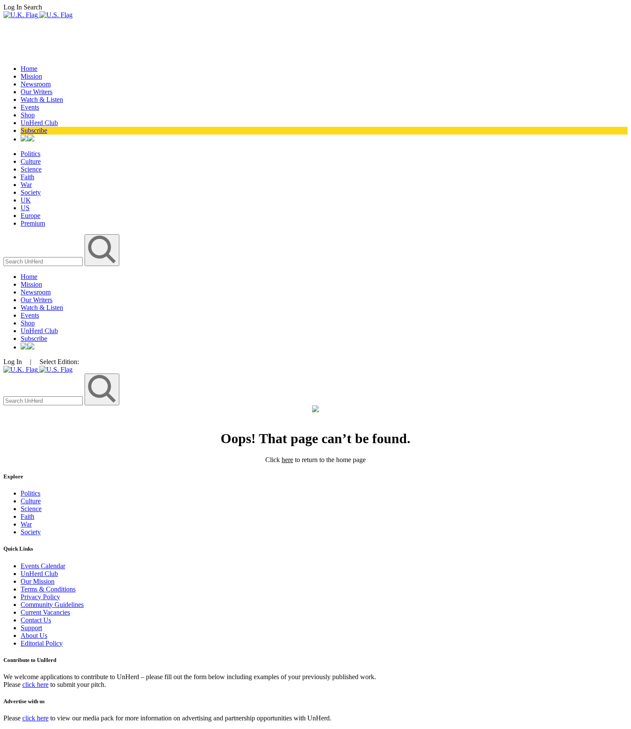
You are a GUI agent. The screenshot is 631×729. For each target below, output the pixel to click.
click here (35, 684)
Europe (30, 215)
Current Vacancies (45, 612)
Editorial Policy (42, 643)
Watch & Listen (42, 99)
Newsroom (36, 84)
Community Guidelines (52, 604)
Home (29, 68)
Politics (30, 153)
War (26, 184)
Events (30, 107)
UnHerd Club (39, 122)
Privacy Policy (40, 596)
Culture (31, 161)
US (25, 207)
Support (31, 627)
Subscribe (34, 130)
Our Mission (38, 581)
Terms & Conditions (48, 589)
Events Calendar (43, 566)
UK (26, 200)
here (287, 459)
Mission (31, 76)
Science (31, 169)
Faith (27, 177)
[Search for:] (44, 261)
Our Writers (36, 91)
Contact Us (36, 620)
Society (31, 192)
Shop (28, 115)
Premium (33, 223)
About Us (34, 635)
